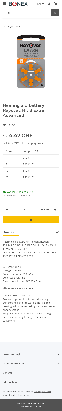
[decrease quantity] (7, 209)
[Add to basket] (31, 219)
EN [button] (39, 4)
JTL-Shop (37, 406)
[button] (49, 3)
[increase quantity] (55, 209)
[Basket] (55, 3)
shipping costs (34, 143)
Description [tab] (11, 232)
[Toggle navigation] (4, 2)
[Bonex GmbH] (18, 4)
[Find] (55, 12)
